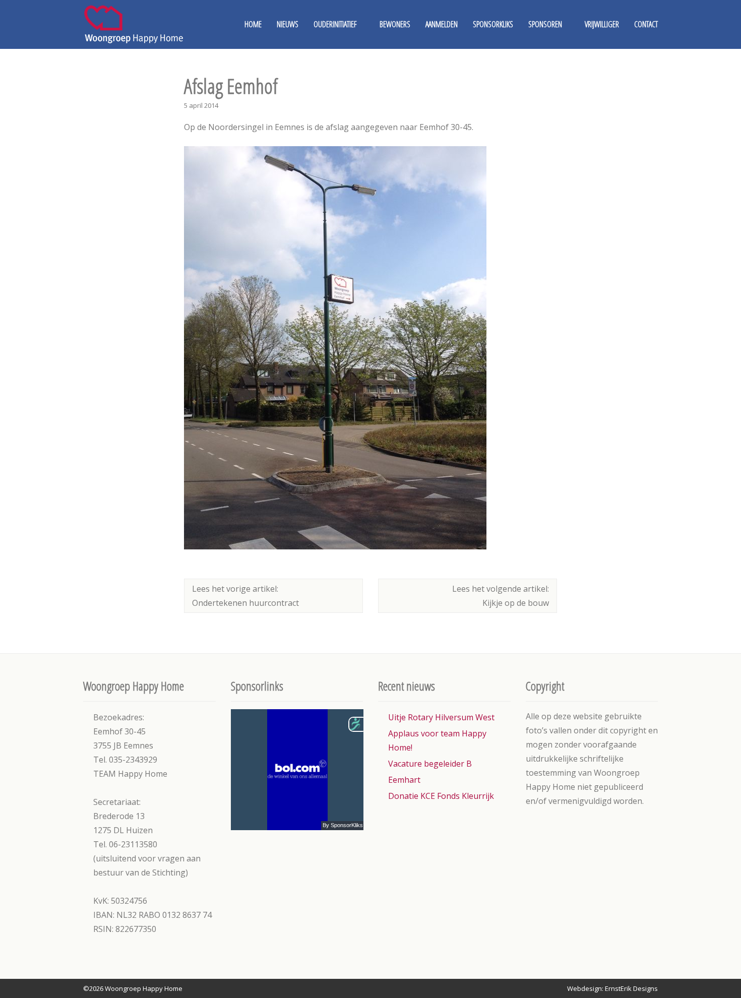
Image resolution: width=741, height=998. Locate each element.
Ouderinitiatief (335, 24)
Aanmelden (441, 24)
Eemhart (404, 779)
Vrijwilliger (602, 24)
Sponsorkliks (493, 24)
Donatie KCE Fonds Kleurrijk (441, 795)
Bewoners (395, 24)
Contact (646, 24)
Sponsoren (545, 24)
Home (253, 24)
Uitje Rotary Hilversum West (441, 717)
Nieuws (287, 24)
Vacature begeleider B (430, 763)
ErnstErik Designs (631, 988)
